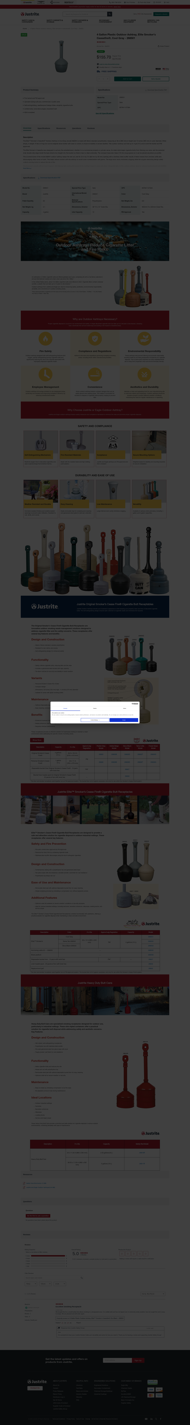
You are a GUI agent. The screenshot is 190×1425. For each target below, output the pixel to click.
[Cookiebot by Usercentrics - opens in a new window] (129, 704)
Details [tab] (95, 708)
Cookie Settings (94, 720)
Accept (123, 720)
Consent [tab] (65, 708)
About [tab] (124, 708)
